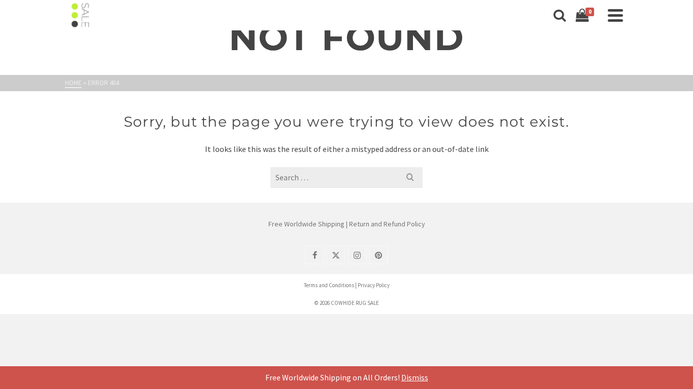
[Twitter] (335, 254)
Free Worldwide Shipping (306, 223)
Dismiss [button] (414, 377)
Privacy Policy (374, 285)
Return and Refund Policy (387, 223)
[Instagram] (357, 254)
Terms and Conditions (329, 285)
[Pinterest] (378, 254)
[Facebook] (314, 254)
